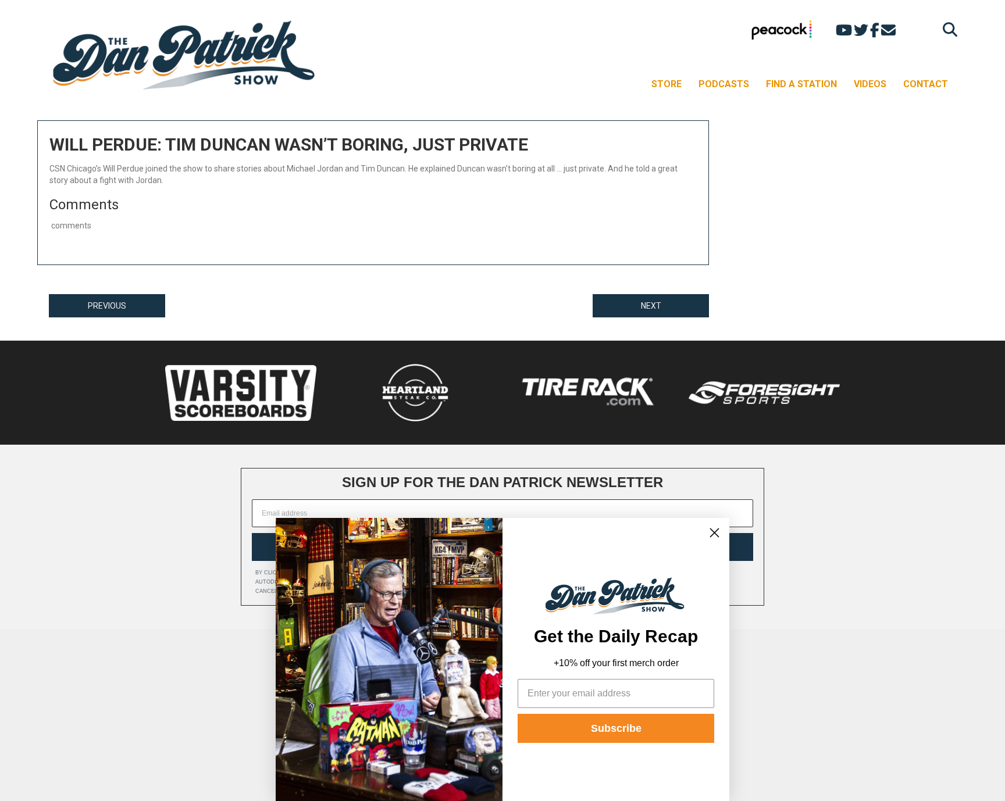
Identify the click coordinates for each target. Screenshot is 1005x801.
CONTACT (925, 84)
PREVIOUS (107, 305)
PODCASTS (723, 84)
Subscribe (616, 728)
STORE (666, 84)
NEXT (651, 305)
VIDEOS (870, 84)
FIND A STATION (801, 84)
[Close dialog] (714, 533)
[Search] (947, 29)
